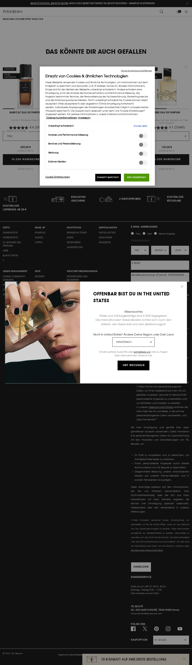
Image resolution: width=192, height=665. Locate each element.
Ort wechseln (134, 365)
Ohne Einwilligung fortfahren (136, 71)
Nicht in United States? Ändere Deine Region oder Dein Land (133, 335)
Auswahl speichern (108, 177)
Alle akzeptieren (136, 177)
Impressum (84, 118)
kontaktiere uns (142, 352)
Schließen (182, 286)
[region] (97, 126)
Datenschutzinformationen (61, 118)
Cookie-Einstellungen (57, 177)
